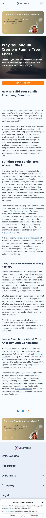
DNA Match (35, 375)
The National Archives (19, 211)
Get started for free (23, 388)
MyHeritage (18, 238)
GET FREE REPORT (23, 83)
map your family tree (10, 232)
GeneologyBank (32, 238)
